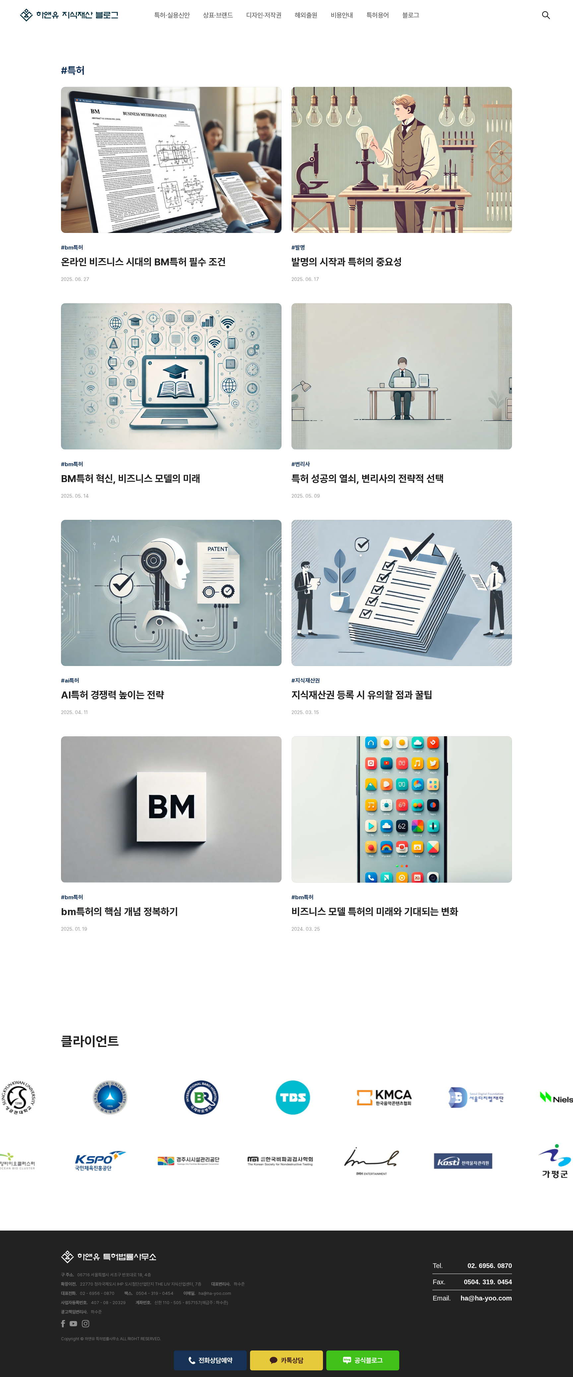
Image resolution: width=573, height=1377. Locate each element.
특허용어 (377, 15)
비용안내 (342, 15)
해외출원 (306, 15)
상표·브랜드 (218, 15)
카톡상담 (292, 1360)
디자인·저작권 (264, 15)
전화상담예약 (215, 1360)
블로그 (410, 15)
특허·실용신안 (172, 15)
